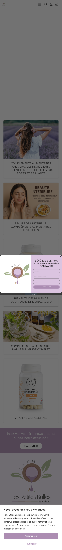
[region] (31, 527)
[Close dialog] (60, 257)
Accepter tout (31, 536)
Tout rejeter (31, 543)
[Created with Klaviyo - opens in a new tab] (31, 294)
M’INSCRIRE (46, 287)
